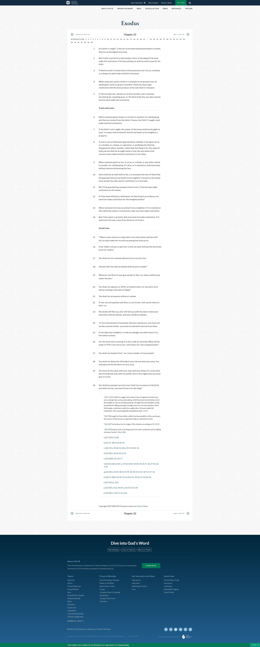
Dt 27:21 (122, 453)
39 (88, 42)
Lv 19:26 (114, 448)
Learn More (151, 565)
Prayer (102, 589)
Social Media (169, 592)
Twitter (166, 629)
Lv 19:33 (124, 464)
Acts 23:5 (114, 482)
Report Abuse (166, 3)
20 (141, 39)
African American (74, 586)
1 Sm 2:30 (121, 432)
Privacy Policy (142, 506)
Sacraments (104, 595)
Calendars (168, 586)
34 (72, 42)
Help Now (181, 2)
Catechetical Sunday (75, 613)
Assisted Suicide (73, 598)
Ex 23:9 (117, 464)
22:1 (107, 397)
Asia (69, 592)
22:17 (108, 448)
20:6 (123, 448)
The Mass (103, 601)
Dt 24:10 (117, 477)
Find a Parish (153, 3)
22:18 (108, 453)
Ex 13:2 (114, 488)
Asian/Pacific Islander (75, 595)
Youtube (176, 629)
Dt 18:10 (132, 448)
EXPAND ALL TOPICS (74, 621)
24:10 (135, 472)
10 (108, 39)
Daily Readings (137, 3)
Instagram (185, 629)
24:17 (144, 464)
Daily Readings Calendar (145, 3)
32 (181, 39)
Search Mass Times (107, 586)
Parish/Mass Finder (171, 580)
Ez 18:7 (144, 472)
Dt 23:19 (125, 472)
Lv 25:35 (115, 472)
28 (167, 39)
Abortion (71, 580)
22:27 (107, 429)
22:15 (108, 443)
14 (121, 39)
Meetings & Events (139, 586)
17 (131, 39)
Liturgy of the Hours (107, 598)
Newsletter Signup (171, 589)
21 (144, 39)
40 (92, 42)
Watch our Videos (144, 550)
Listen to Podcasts (128, 550)
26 (161, 39)
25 (157, 39)
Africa (69, 583)
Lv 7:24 (114, 493)
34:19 (120, 488)
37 (82, 42)
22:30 (108, 493)
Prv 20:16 (135, 477)
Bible (69, 601)
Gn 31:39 (115, 437)
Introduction (77, 39)
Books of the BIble (107, 583)
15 (124, 39)
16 (128, 39)
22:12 (108, 437)
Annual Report (73, 589)
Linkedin (180, 629)
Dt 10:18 (134, 464)
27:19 (152, 464)
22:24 (108, 472)
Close (254, 645)
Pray (133, 589)
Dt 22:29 (155, 424)
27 (164, 39)
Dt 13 (114, 458)
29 (171, 39)
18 (134, 39)
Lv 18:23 (115, 453)
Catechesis (71, 610)
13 (118, 39)
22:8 (125, 493)
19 (138, 39)
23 (151, 39)
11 (111, 39)
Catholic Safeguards (75, 617)
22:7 (107, 416)
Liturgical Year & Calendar (110, 592)
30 (174, 39)
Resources (168, 583)
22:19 (108, 458)
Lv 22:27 (126, 488)
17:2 (118, 458)
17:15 (120, 493)
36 (78, 42)
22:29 (107, 488)
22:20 (108, 464)
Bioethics (71, 604)
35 (75, 42)
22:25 (108, 477)
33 (184, 39)
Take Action (136, 580)
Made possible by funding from (169, 637)
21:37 (145, 411)
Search (189, 2)
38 (85, 42)
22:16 (107, 424)
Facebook (171, 629)
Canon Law (71, 607)
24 (154, 39)
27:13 (142, 477)
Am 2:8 (148, 477)
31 (177, 39)
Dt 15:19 (134, 488)
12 (114, 39)
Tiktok (190, 629)
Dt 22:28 (117, 443)
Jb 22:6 (128, 477)
